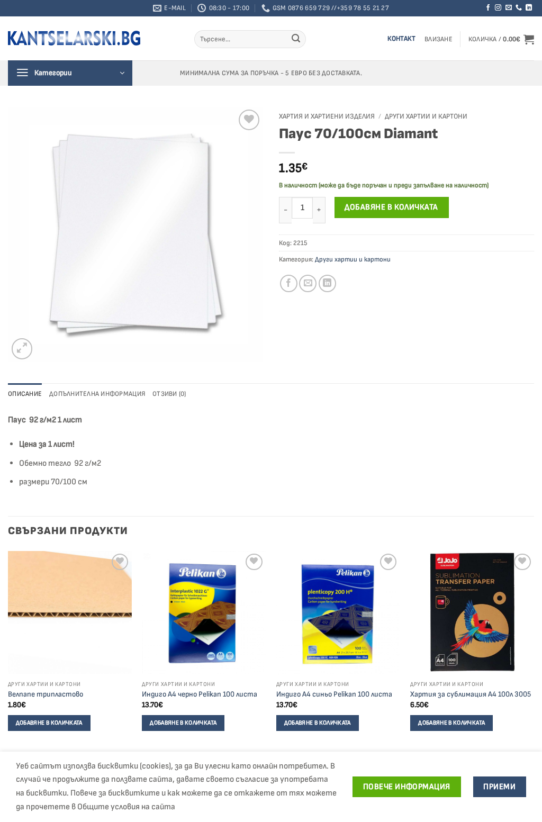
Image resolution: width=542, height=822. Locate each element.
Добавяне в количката (391, 207)
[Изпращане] (296, 39)
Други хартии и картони (426, 116)
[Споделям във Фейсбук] (288, 283)
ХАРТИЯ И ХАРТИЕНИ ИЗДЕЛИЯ (327, 116)
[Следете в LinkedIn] (529, 8)
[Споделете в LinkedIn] (327, 283)
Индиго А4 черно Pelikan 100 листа (199, 694)
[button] (438, 39)
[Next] (533, 651)
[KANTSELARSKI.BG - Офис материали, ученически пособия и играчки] (74, 38)
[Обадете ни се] (519, 8)
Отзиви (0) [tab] (169, 394)
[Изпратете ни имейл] (508, 8)
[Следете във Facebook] (488, 8)
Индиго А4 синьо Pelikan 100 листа (334, 694)
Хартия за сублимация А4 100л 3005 (470, 694)
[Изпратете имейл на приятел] (308, 283)
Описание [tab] (25, 394)
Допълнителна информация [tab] (97, 394)
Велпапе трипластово (45, 694)
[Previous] (8, 651)
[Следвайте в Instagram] (498, 8)
